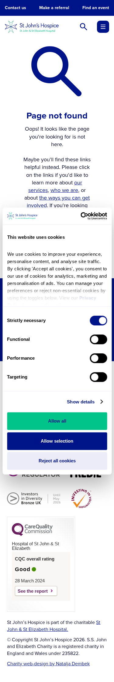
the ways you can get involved (58, 201)
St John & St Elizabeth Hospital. (53, 625)
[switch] (98, 339)
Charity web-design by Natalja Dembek (48, 663)
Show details (81, 401)
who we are (64, 190)
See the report (33, 591)
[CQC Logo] (32, 534)
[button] (103, 27)
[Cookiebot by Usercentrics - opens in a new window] (81, 216)
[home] (32, 27)
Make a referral (54, 8)
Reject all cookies (57, 460)
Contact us (15, 8)
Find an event (95, 8)
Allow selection (57, 441)
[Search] (84, 27)
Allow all (57, 420)
